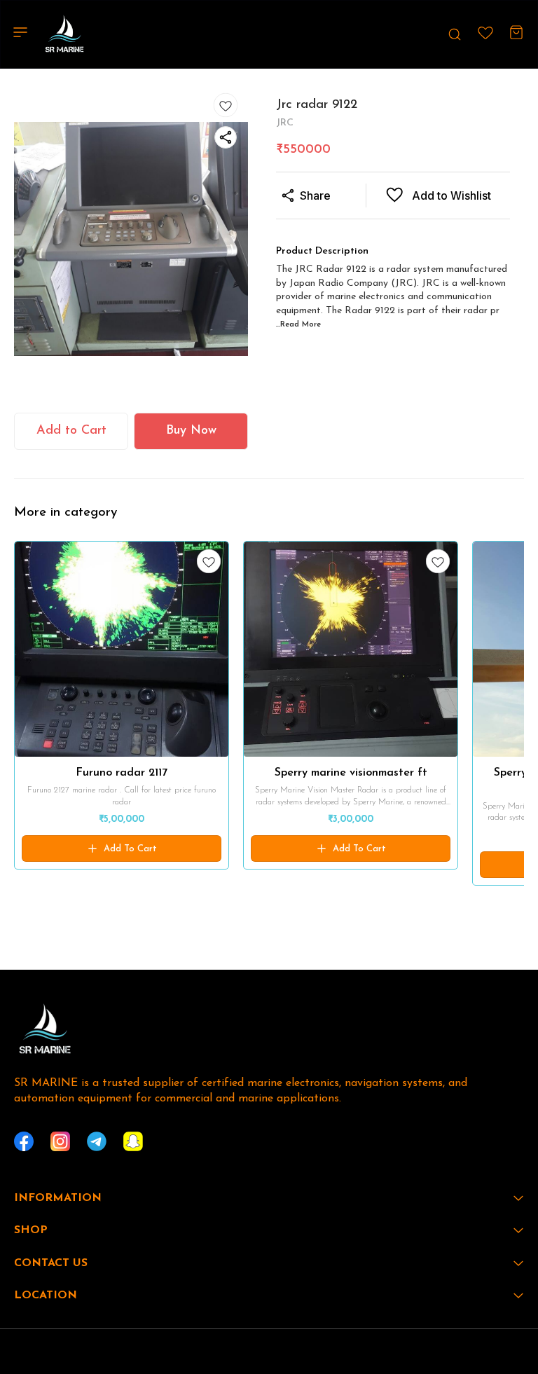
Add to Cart (71, 431)
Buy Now (191, 431)
